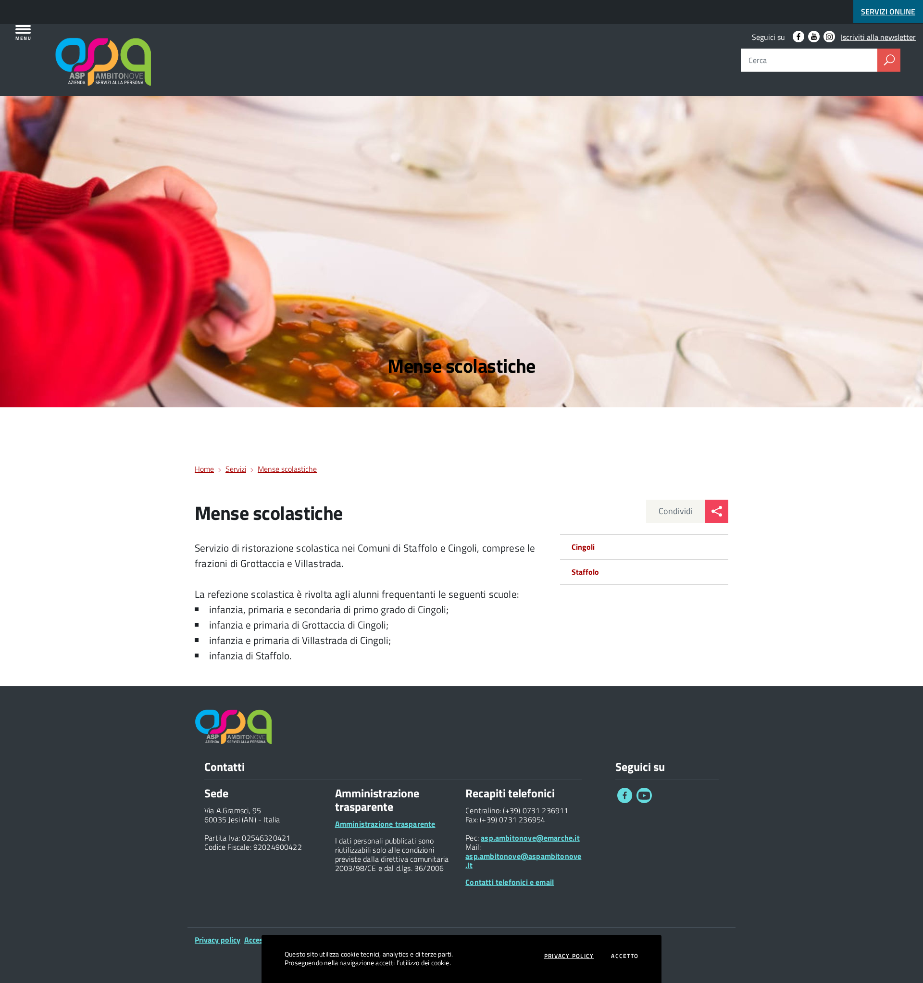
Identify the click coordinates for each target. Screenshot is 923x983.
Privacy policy (217, 939)
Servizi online (888, 11)
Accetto (624, 956)
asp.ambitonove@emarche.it (530, 838)
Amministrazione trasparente (385, 824)
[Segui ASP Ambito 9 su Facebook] (798, 36)
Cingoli (583, 547)
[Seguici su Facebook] (625, 800)
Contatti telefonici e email (509, 882)
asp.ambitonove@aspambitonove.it (523, 860)
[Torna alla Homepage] (63, 49)
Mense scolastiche (287, 469)
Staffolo (585, 572)
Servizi (235, 469)
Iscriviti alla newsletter (878, 37)
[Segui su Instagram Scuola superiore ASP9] (829, 36)
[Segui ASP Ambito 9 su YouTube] (814, 36)
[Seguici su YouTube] (644, 800)
